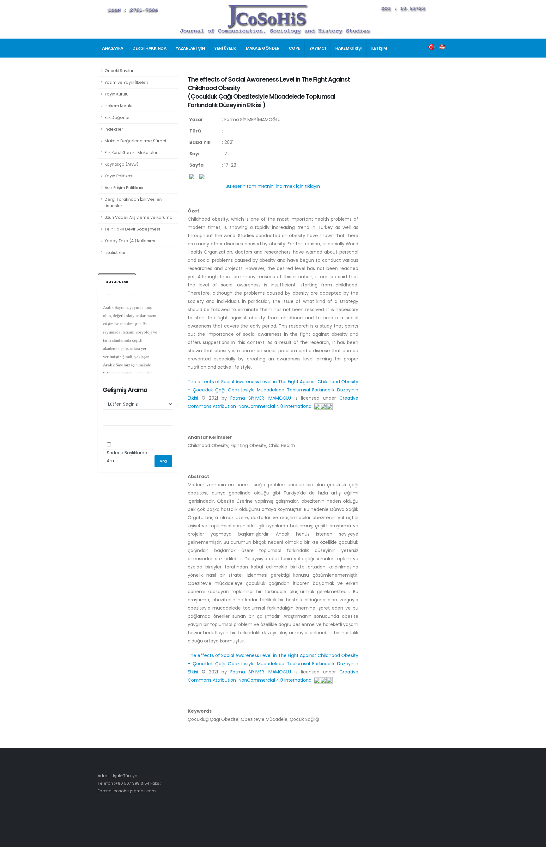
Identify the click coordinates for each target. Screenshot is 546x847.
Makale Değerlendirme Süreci (135, 141)
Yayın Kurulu (117, 94)
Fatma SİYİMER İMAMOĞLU (262, 398)
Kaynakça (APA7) (121, 164)
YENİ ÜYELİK (225, 48)
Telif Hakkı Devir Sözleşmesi (132, 229)
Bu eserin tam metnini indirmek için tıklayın (273, 186)
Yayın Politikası (119, 176)
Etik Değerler (117, 117)
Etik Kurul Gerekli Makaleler (131, 152)
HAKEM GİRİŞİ (348, 48)
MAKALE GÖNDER (263, 48)
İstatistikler (115, 252)
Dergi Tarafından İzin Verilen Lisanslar (133, 202)
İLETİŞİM (379, 48)
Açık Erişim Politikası (124, 187)
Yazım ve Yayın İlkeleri (126, 82)
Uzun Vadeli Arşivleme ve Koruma (139, 217)
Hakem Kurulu (118, 105)
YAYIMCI (317, 48)
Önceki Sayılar (119, 70)
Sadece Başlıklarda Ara (127, 457)
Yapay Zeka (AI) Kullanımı (130, 240)
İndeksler (114, 129)
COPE (294, 48)
